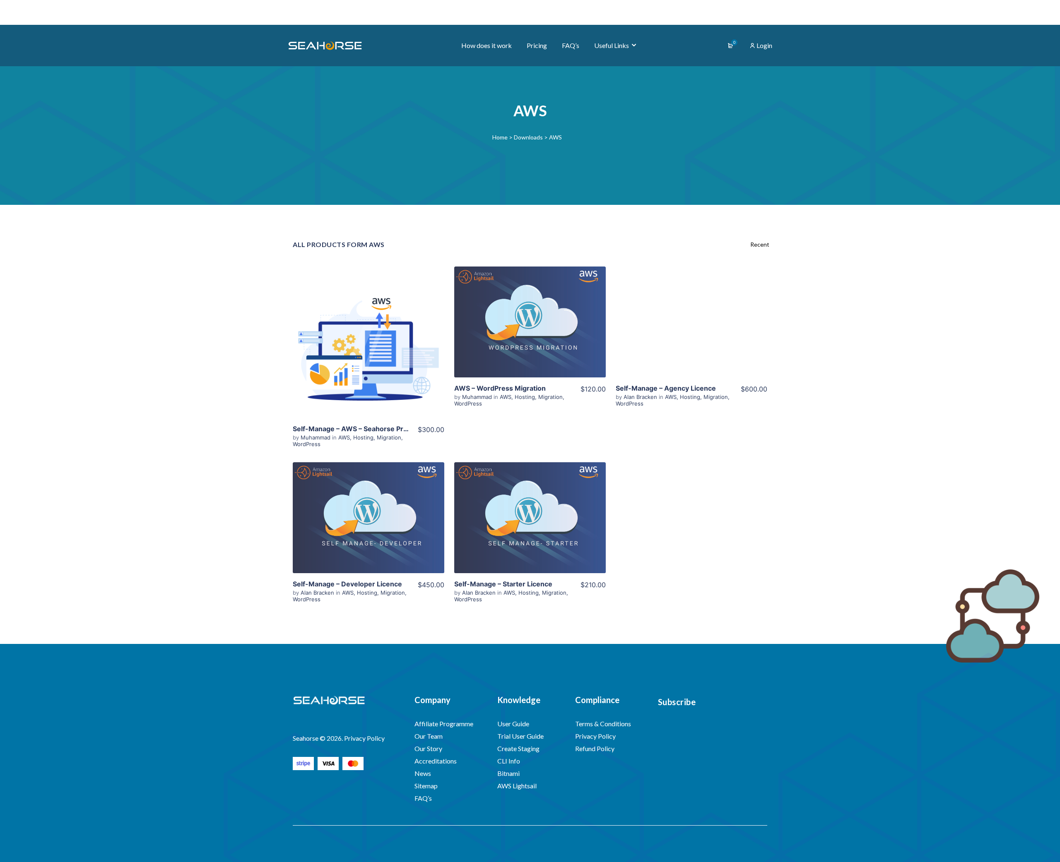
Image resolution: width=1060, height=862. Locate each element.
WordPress (306, 444)
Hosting (363, 437)
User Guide (513, 724)
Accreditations (435, 761)
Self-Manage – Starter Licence (503, 584)
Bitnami (508, 773)
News (422, 773)
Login (763, 45)
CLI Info (508, 761)
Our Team (428, 736)
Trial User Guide (520, 736)
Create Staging (518, 748)
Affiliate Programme (443, 724)
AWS (344, 437)
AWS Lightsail (517, 786)
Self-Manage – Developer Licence (347, 584)
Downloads (528, 137)
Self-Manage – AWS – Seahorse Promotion (361, 429)
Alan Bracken (641, 397)
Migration (389, 437)
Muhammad (316, 437)
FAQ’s (423, 798)
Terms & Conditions (603, 724)
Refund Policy (594, 748)
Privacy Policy (595, 736)
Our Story (428, 748)
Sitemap (426, 786)
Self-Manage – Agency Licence (666, 388)
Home (500, 137)
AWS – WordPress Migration (500, 388)
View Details (368, 342)
